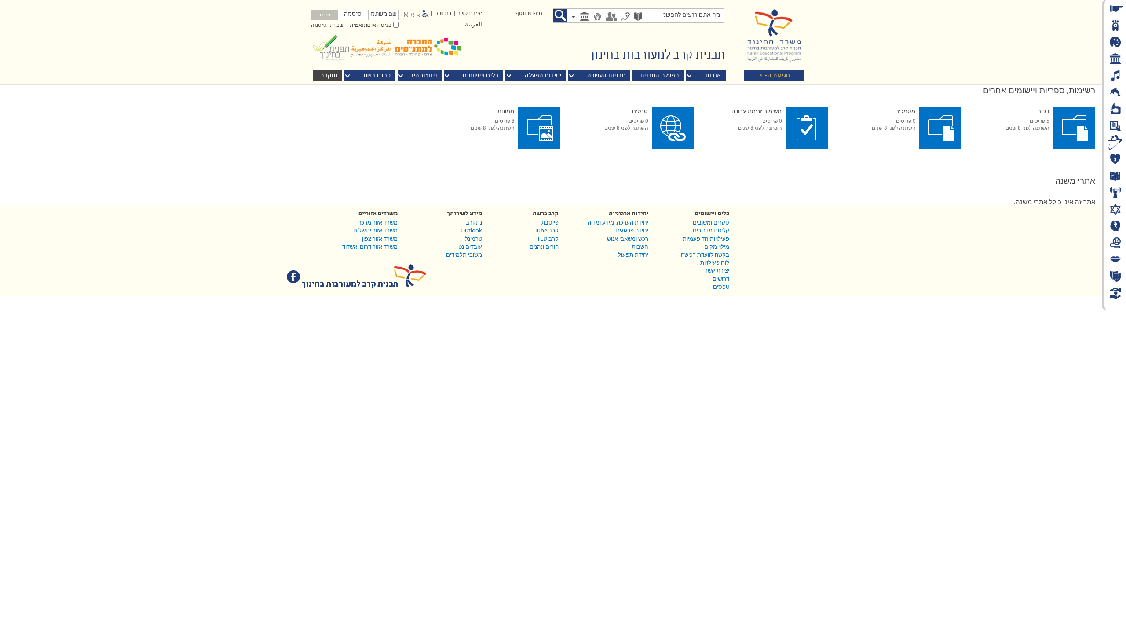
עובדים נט (470, 247)
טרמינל (473, 239)
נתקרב (474, 222)
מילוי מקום (716, 247)
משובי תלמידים (464, 254)
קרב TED (548, 239)
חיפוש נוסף (528, 13)
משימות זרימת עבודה (756, 111)
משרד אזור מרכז (378, 222)
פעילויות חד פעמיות (706, 239)
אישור (324, 15)
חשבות (640, 247)
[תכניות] (638, 17)
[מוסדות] (584, 17)
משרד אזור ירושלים (375, 230)
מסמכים (905, 111)
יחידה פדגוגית (632, 230)
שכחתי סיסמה (327, 25)
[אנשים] (611, 17)
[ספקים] (597, 17)
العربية (473, 25)
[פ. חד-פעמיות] (625, 17)
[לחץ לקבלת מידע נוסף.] (974, 110)
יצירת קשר (469, 13)
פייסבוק (549, 222)
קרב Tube (546, 230)
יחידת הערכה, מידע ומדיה (618, 222)
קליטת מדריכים (711, 230)
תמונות (505, 111)
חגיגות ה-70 (774, 76)
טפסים (721, 287)
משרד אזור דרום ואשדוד (370, 247)
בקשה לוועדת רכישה (705, 254)
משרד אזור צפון (380, 239)
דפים (1043, 111)
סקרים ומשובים (711, 222)
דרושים (443, 13)
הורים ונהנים (544, 247)
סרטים (640, 111)
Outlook (471, 230)
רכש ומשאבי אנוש (627, 239)
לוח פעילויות (714, 262)
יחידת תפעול (633, 254)
